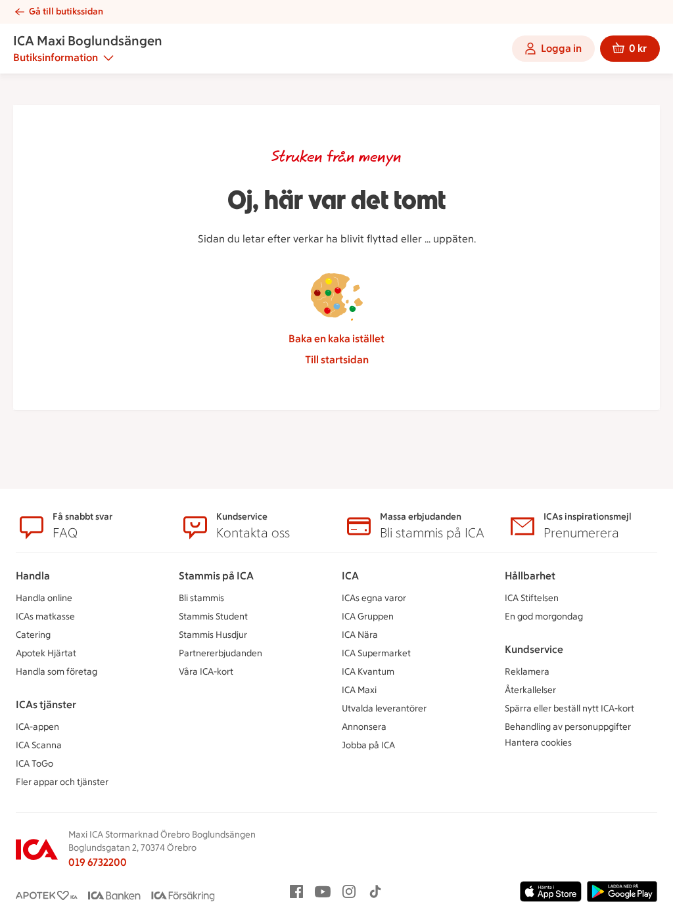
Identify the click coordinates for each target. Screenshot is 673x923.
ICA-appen (37, 726)
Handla (33, 576)
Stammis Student (213, 616)
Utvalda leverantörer (384, 708)
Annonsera (364, 726)
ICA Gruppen (368, 616)
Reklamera (527, 671)
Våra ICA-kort (206, 671)
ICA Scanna (39, 745)
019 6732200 (97, 862)
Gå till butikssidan (66, 11)
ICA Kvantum (368, 671)
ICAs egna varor (374, 598)
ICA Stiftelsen (532, 598)
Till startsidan (337, 359)
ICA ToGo (34, 763)
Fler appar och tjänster (62, 782)
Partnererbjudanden (220, 653)
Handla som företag (56, 671)
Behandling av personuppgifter (568, 726)
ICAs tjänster (46, 704)
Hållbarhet (530, 576)
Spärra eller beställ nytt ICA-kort (569, 708)
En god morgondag (544, 616)
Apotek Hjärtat (46, 653)
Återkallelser (530, 690)
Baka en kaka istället (336, 338)
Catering (33, 635)
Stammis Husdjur (213, 635)
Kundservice (534, 649)
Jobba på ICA (368, 745)
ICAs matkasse (45, 616)
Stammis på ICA (216, 576)
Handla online (44, 598)
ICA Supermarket (376, 653)
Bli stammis (201, 598)
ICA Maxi (359, 690)
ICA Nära (360, 635)
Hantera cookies (538, 742)
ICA (350, 576)
